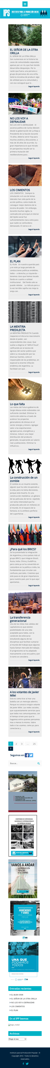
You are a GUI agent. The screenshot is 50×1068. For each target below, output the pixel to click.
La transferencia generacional (20, 619)
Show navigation (25, 4)
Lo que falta (17, 404)
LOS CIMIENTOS (20, 190)
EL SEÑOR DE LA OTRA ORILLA (24, 51)
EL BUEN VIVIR (17, 995)
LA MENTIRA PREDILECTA (17, 328)
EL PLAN (15, 261)
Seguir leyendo (34, 86)
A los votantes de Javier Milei (24, 693)
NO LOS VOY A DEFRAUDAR (19, 120)
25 (34, 743)
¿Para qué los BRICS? (23, 549)
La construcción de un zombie (24, 479)
